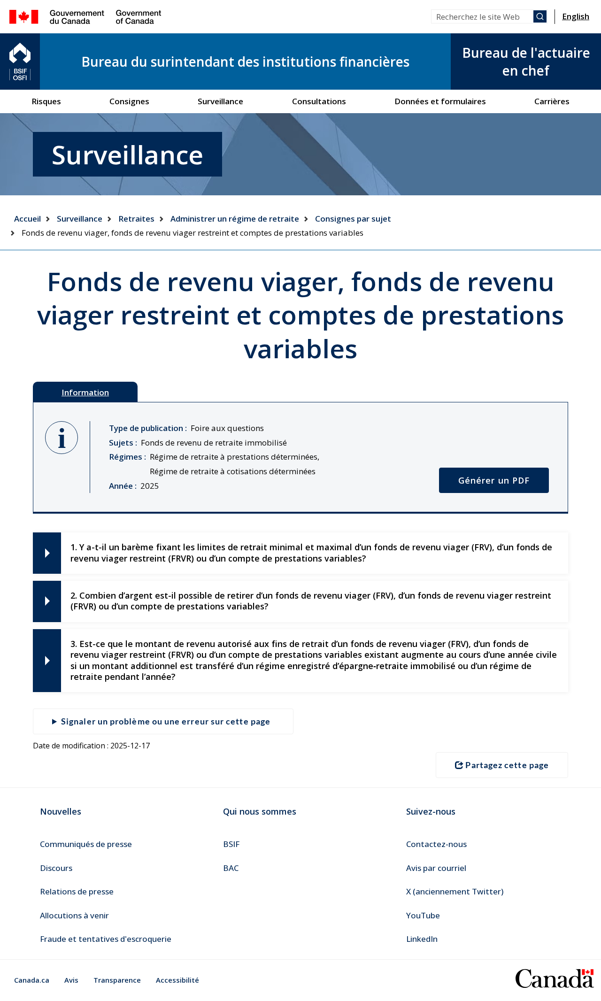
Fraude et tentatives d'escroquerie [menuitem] (105, 938)
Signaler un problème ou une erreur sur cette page (165, 721)
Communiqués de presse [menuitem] (86, 844)
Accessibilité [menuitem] (177, 980)
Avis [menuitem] (71, 980)
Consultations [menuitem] (319, 101)
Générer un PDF (494, 480)
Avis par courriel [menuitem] (436, 867)
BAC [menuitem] (231, 867)
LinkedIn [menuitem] (422, 938)
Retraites (136, 218)
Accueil (27, 218)
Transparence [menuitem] (117, 980)
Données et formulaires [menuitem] (440, 101)
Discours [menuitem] (56, 867)
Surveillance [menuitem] (220, 101)
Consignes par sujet (353, 218)
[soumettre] (540, 16)
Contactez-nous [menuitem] (436, 844)
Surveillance (79, 218)
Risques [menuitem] (46, 101)
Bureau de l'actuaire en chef (526, 61)
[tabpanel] (300, 458)
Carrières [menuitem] (552, 101)
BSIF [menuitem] (231, 844)
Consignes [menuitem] (129, 101)
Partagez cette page (507, 765)
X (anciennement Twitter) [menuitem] (454, 891)
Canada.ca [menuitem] (31, 980)
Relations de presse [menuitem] (77, 891)
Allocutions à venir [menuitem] (74, 915)
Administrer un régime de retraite (234, 218)
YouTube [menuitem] (423, 915)
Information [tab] (85, 392)
